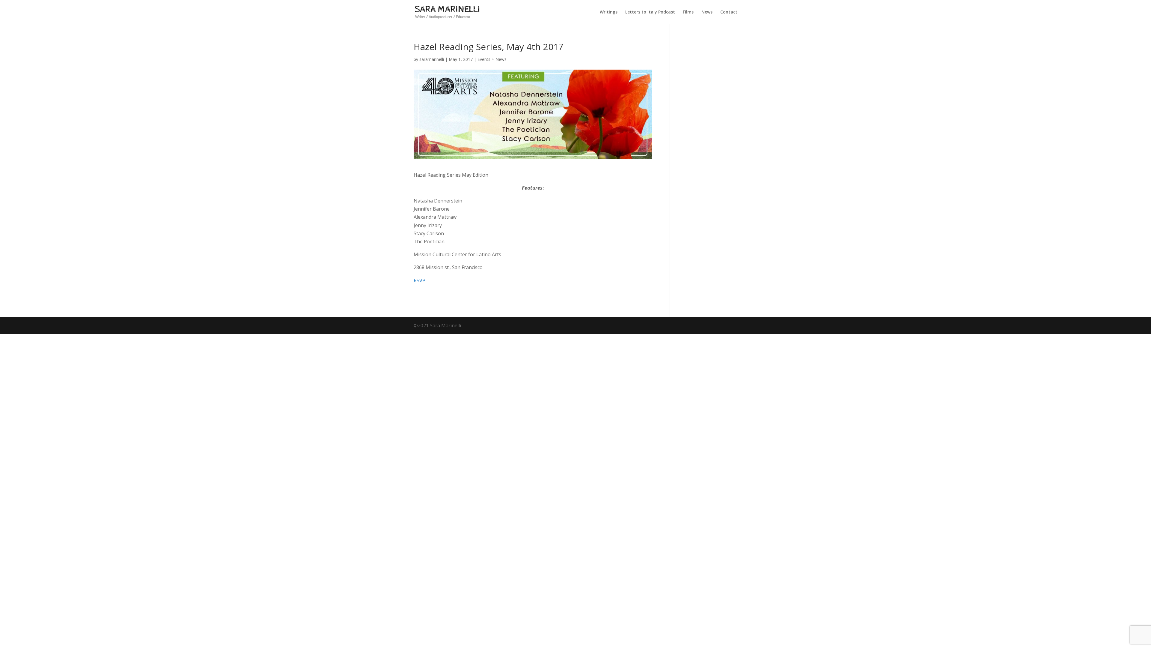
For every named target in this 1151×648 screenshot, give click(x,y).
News (706, 12)
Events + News (492, 59)
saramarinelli (431, 59)
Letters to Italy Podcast (650, 12)
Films (688, 12)
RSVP (419, 280)
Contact (728, 12)
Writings (608, 12)
